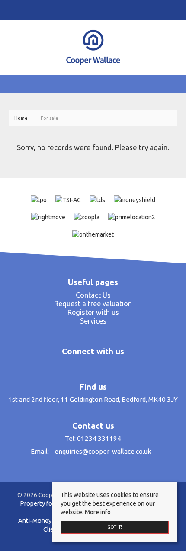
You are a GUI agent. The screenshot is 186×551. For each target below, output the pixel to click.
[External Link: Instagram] (91, 9)
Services (93, 321)
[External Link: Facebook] (87, 9)
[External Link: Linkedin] (94, 9)
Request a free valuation (93, 304)
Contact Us (93, 295)
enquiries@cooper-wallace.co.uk (103, 451)
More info (98, 512)
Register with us (93, 312)
